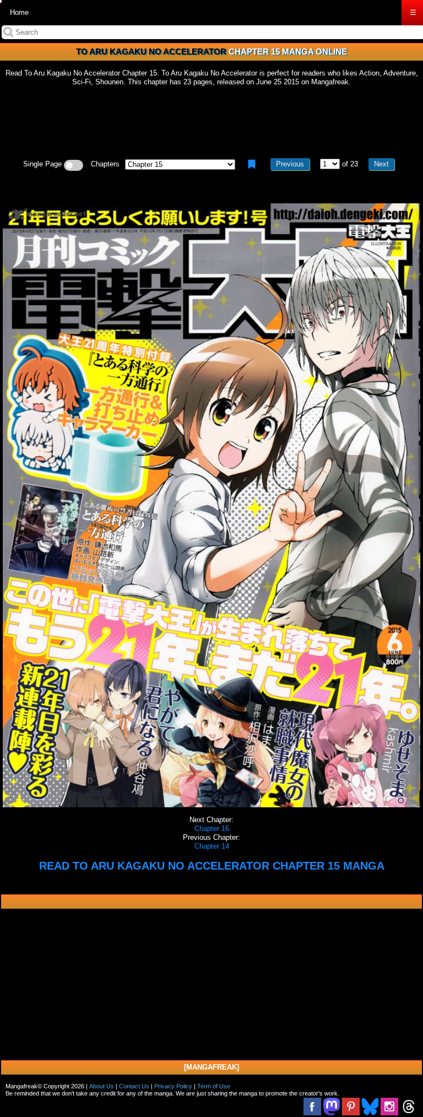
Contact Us (134, 1086)
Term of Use (213, 1086)
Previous (290, 164)
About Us (101, 1086)
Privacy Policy (173, 1086)
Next (381, 164)
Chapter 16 (211, 828)
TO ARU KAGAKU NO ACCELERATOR (151, 51)
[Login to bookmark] (251, 164)
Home (19, 12)
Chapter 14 (211, 846)
